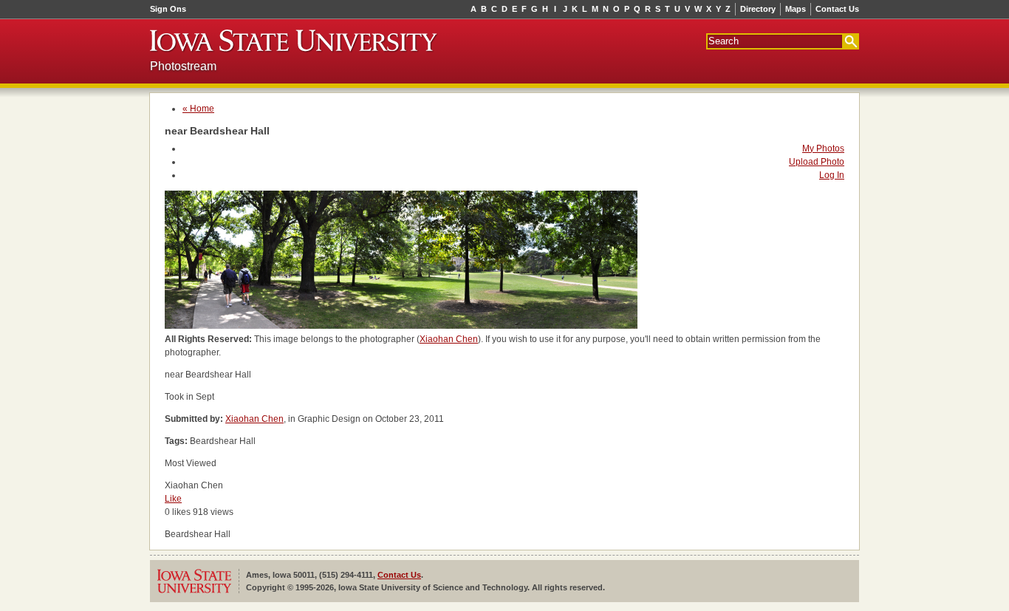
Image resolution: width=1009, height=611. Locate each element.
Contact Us (837, 8)
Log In (831, 175)
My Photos (823, 148)
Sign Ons (168, 8)
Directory (758, 8)
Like (173, 499)
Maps (795, 8)
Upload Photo (816, 162)
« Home (198, 108)
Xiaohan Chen (449, 339)
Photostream (183, 66)
